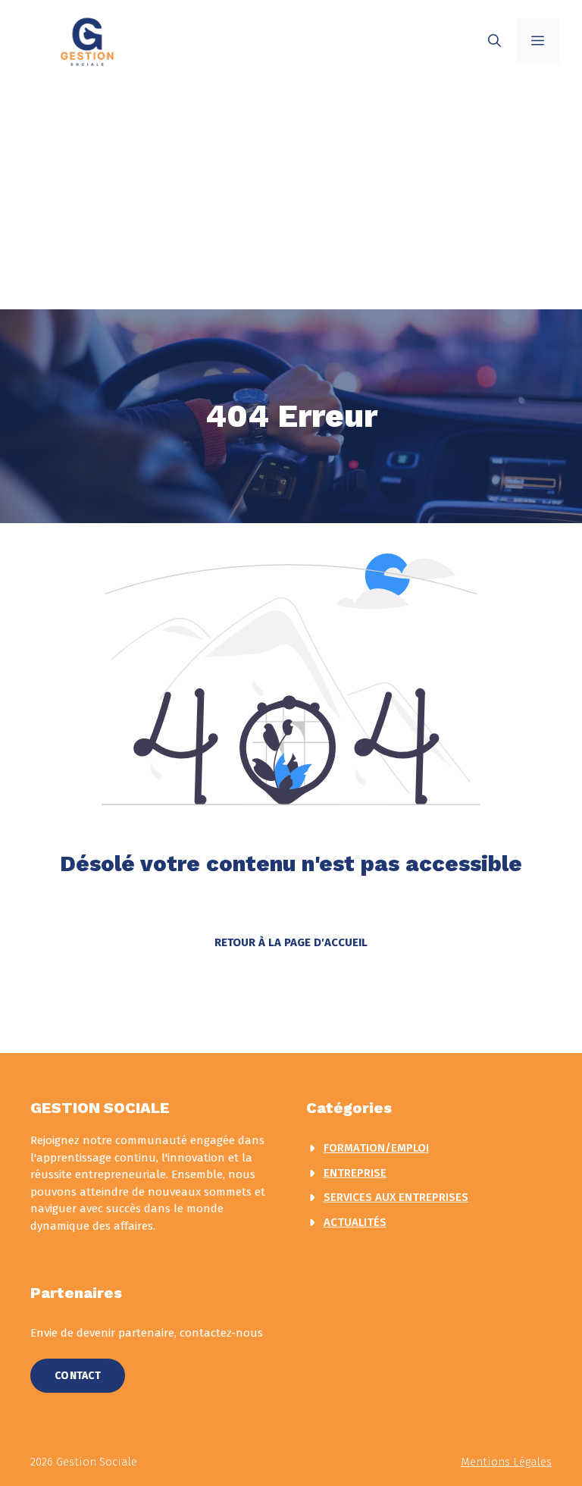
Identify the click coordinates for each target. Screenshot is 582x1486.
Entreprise (355, 1173)
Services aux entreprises (396, 1197)
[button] (494, 41)
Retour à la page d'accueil (291, 942)
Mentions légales (506, 1462)
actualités (355, 1222)
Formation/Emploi (376, 1148)
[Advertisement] (291, 195)
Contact (78, 1375)
